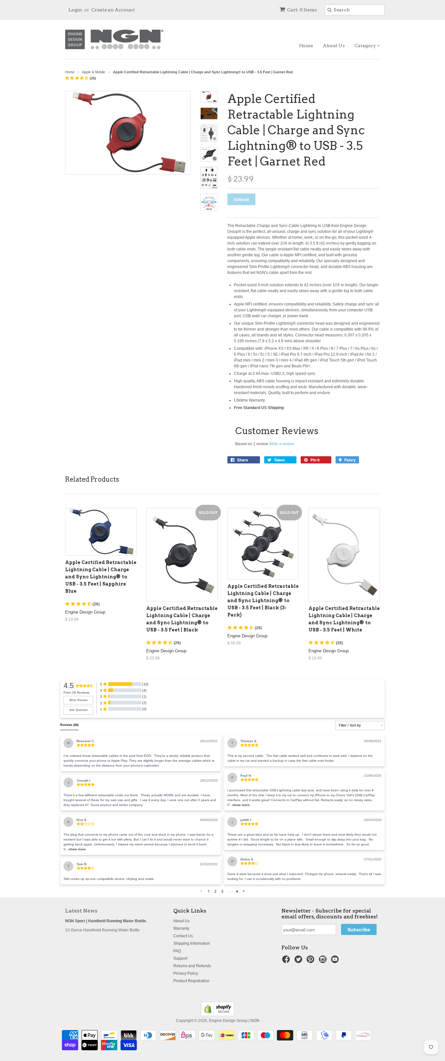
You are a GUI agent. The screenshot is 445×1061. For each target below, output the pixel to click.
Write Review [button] (78, 700)
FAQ (177, 951)
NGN (255, 1020)
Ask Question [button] (78, 710)
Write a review (281, 444)
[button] (77, 849)
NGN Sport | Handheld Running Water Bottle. (106, 921)
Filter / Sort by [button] (350, 725)
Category (365, 45)
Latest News (81, 911)
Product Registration (191, 981)
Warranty (181, 928)
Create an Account (113, 9)
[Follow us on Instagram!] (324, 961)
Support (180, 958)
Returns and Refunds (192, 966)
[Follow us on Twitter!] (299, 961)
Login (75, 9)
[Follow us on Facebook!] (287, 961)
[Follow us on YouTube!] (336, 961)
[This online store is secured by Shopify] (217, 1014)
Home (306, 45)
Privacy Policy (185, 973)
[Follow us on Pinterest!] (311, 961)
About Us (334, 45)
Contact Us (183, 936)
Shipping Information (191, 943)
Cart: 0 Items (302, 9)
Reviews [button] (69, 725)
